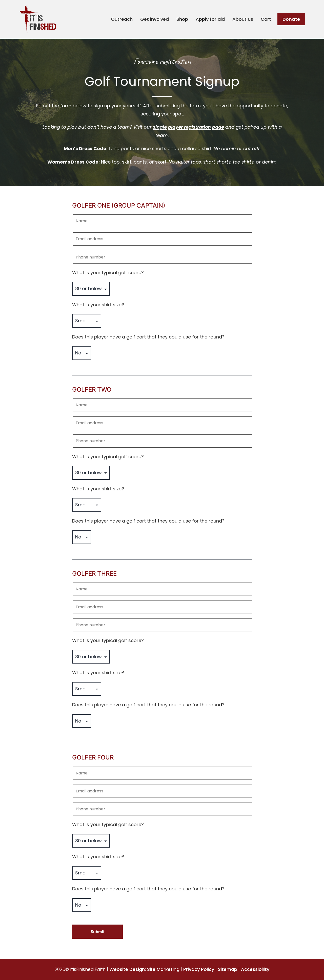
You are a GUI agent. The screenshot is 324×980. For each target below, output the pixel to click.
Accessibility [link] (255, 969)
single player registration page (188, 127)
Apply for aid (210, 19)
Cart (266, 19)
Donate (291, 19)
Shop (182, 19)
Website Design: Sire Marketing (144, 969)
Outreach (122, 19)
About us (242, 19)
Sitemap (227, 969)
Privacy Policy (198, 969)
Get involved (154, 19)
